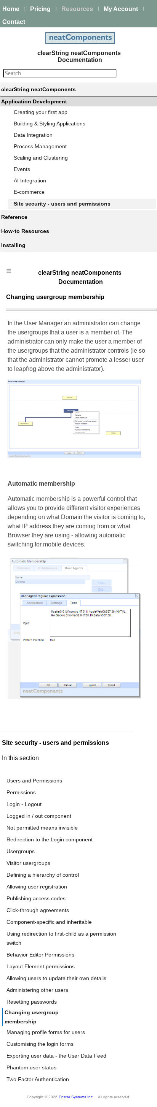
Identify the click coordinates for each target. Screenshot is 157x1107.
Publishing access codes (36, 898)
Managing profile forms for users (45, 1032)
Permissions (21, 792)
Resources (77, 9)
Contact (13, 22)
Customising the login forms (40, 1044)
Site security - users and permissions (62, 204)
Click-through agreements (37, 910)
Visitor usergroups (28, 863)
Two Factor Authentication (37, 1079)
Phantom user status (31, 1067)
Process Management (40, 146)
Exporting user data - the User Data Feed (56, 1056)
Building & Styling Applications (49, 123)
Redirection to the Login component (49, 839)
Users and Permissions (34, 781)
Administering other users (37, 990)
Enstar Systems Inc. (76, 1097)
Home (10, 9)
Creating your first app (40, 112)
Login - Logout (24, 804)
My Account (121, 9)
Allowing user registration (36, 887)
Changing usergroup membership (32, 1017)
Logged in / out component (38, 816)
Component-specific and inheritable (49, 922)
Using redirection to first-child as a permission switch (61, 938)
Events (22, 169)
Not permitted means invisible (42, 828)
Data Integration (33, 135)
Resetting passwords (31, 1002)
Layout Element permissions (40, 966)
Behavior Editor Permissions (40, 955)
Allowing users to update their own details (56, 978)
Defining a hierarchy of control (42, 875)
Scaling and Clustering (41, 158)
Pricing (40, 9)
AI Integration (30, 180)
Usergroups (20, 851)
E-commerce (29, 192)
